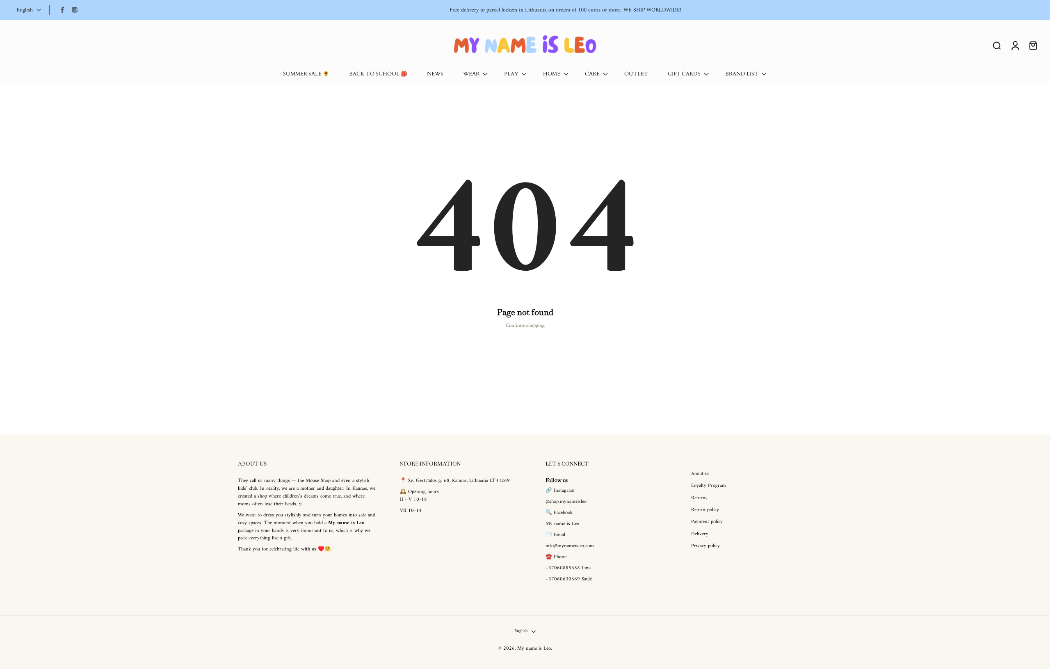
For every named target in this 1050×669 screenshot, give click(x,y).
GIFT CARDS (684, 74)
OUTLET (636, 74)
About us (700, 473)
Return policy (705, 510)
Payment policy (707, 522)
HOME (551, 74)
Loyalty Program (708, 486)
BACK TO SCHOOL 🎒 (378, 74)
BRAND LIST (741, 74)
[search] (997, 45)
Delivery (699, 534)
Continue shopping (525, 325)
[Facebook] (62, 10)
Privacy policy (705, 546)
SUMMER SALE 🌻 (306, 74)
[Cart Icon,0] (1033, 45)
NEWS (435, 74)
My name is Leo (534, 648)
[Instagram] (74, 10)
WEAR (471, 74)
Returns (699, 498)
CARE (592, 74)
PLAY (511, 74)
